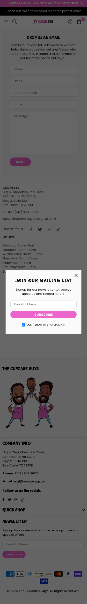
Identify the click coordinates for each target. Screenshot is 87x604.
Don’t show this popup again (46, 325)
